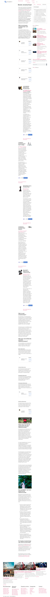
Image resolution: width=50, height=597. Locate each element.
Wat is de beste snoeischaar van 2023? (40, 9)
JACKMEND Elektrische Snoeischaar (40, 10)
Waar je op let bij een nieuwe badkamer (39, 59)
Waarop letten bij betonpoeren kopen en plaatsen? (41, 44)
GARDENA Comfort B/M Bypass (40, 14)
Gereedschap (39, 4)
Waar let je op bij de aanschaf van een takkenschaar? (40, 19)
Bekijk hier (30, 43)
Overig (33, 2)
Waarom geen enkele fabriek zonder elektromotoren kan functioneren (42, 52)
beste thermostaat (26, 556)
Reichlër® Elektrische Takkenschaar (41, 15)
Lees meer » (38, 42)
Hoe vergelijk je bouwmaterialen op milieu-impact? (41, 29)
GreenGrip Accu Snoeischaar (40, 13)
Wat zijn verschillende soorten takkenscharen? (40, 18)
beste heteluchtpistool (24, 555)
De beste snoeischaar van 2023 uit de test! (40, 21)
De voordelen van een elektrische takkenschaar (40, 20)
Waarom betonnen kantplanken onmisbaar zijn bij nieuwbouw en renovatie (41, 36)
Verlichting (28, 2)
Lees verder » (15, 579)
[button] (36, 1)
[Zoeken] (46, 64)
